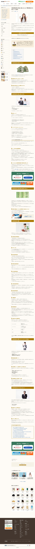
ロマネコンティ (6, 15)
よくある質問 (23, 3)
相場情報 (12, 460)
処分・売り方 (2, 24)
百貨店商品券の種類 (15, 55)
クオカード (3, 16)
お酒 (2, 50)
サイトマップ (16, 522)
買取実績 (15, 526)
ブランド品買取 (21, 525)
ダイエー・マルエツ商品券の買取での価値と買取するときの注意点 (19, 429)
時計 (2, 56)
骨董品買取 (21, 523)
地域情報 (19, 3)
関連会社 (26, 531)
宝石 (2, 54)
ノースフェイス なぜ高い (4, 17)
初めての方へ (8, 3)
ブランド (3, 48)
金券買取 (15, 11)
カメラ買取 (21, 530)
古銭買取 (20, 522)
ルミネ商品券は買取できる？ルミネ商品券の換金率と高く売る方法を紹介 (20, 428)
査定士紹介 (15, 527)
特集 (1, 35)
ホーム (4, 3)
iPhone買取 (20, 536)
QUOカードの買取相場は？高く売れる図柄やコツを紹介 (18, 427)
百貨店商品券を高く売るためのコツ (16, 58)
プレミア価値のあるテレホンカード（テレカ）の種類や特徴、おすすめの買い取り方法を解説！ (22, 431)
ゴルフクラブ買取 (21, 532)
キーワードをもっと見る (3, 19)
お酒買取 (20, 526)
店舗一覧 (16, 3)
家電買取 (20, 533)
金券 (2, 60)
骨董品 (2, 58)
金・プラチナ (3, 52)
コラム (17, 11)
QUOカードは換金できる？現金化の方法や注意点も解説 (18, 432)
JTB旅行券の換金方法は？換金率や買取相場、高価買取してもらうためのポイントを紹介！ (21, 437)
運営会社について (7, 520)
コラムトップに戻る (22, 481)
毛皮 (2, 46)
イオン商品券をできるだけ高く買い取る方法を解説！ (18, 430)
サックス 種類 (5, 16)
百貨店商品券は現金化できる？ (16, 51)
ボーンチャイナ (3, 15)
